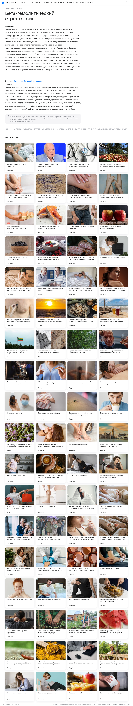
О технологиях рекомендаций (101, 704)
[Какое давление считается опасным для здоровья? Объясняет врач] (82, 157)
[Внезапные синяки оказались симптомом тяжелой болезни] (82, 188)
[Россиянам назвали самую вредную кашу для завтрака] (51, 250)
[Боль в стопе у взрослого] (82, 437)
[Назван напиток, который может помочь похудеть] (19, 562)
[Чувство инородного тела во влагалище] (113, 499)
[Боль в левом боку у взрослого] (51, 593)
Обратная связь (87, 704)
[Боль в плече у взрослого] (19, 686)
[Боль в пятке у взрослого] (113, 562)
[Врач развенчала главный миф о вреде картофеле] (113, 593)
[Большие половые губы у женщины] (19, 157)
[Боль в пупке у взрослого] (19, 468)
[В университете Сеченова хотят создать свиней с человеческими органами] (113, 530)
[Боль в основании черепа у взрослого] (19, 624)
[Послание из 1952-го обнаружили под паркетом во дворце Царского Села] (51, 188)
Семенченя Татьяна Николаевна (28, 81)
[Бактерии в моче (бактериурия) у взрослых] (113, 686)
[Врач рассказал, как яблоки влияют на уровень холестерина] (113, 157)
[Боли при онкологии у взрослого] (113, 250)
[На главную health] (10, 2)
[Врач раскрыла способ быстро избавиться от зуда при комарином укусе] (82, 406)
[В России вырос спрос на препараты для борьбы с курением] (51, 375)
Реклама (16, 704)
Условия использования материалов (70, 704)
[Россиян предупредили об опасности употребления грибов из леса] (82, 313)
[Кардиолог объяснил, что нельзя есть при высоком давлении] (51, 468)
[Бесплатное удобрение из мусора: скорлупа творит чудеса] (82, 562)
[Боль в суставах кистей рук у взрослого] (51, 406)
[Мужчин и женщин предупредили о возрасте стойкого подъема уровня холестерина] (19, 530)
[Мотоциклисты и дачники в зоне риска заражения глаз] (82, 624)
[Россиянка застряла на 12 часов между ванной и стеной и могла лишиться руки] (51, 562)
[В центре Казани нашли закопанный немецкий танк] (51, 344)
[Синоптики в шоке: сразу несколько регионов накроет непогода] (51, 530)
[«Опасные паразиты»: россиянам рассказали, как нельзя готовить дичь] (82, 250)
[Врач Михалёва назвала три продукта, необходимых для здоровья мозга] (51, 219)
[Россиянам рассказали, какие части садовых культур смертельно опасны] (51, 624)
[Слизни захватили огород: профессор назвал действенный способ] (19, 655)
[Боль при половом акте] (82, 468)
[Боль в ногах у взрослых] (51, 499)
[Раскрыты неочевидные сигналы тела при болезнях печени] (19, 188)
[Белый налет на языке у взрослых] (19, 593)
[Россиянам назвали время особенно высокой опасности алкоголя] (113, 313)
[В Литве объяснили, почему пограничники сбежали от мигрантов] (19, 344)
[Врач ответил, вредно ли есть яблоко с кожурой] (113, 219)
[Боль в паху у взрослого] (51, 686)
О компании (9, 704)
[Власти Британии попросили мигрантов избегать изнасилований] (113, 437)
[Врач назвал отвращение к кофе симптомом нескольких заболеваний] (113, 406)
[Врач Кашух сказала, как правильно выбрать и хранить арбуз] (113, 624)
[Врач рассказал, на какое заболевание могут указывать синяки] (113, 188)
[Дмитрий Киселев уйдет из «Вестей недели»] (51, 157)
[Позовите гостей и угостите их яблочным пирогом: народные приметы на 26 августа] (82, 686)
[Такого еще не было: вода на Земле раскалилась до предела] (51, 313)
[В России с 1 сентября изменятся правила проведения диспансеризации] (51, 282)
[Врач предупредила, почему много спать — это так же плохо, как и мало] (82, 282)
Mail (3, 704)
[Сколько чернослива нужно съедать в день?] (19, 250)
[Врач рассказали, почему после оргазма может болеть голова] (19, 282)
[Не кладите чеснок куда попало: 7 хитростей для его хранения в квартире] (19, 437)
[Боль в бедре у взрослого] (82, 593)
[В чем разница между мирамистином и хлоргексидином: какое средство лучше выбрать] (19, 406)
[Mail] (3, 2)
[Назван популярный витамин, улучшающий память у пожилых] (113, 655)
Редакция (56, 704)
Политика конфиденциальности (120, 704)
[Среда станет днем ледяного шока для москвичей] (82, 344)
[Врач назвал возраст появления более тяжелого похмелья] (113, 344)
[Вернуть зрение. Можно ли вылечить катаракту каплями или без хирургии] (51, 437)
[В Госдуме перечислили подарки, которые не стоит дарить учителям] (19, 499)
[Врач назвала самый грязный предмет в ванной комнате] (82, 375)
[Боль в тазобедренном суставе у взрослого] (82, 219)
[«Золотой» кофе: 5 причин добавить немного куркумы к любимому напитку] (51, 655)
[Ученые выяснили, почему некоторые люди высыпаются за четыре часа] (82, 499)
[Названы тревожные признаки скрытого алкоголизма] (113, 468)
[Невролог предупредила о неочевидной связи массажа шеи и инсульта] (113, 375)
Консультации (9, 8)
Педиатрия (19, 8)
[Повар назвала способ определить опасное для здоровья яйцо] (19, 219)
